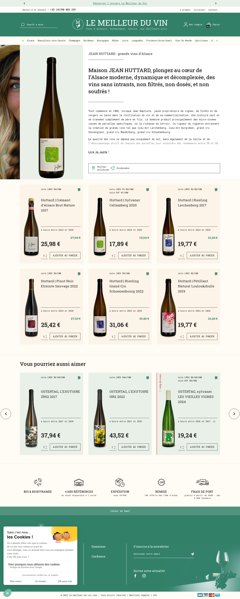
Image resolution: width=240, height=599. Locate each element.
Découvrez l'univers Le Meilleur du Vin (120, 3)
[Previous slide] (6, 414)
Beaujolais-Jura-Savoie (51, 40)
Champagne (74, 40)
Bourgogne (103, 40)
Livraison (199, 9)
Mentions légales (139, 595)
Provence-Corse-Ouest (159, 40)
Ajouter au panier (65, 255)
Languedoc (137, 40)
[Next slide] (234, 414)
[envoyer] (192, 554)
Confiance (98, 556)
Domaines (98, 546)
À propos (185, 9)
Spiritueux (201, 40)
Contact (213, 9)
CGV (155, 595)
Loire (125, 40)
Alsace (30, 40)
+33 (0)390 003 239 (63, 9)
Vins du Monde (183, 40)
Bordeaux (89, 40)
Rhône (115, 40)
